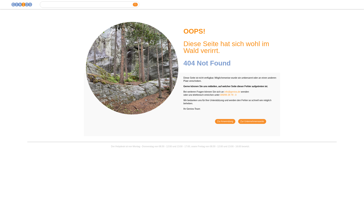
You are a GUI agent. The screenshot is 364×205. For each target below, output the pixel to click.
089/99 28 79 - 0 (228, 95)
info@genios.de (232, 92)
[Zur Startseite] (23, 5)
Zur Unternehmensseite (252, 121)
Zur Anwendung (225, 121)
